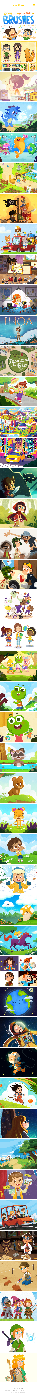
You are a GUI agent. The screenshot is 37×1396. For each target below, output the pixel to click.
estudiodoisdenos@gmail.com (18, 1393)
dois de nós (18, 5)
